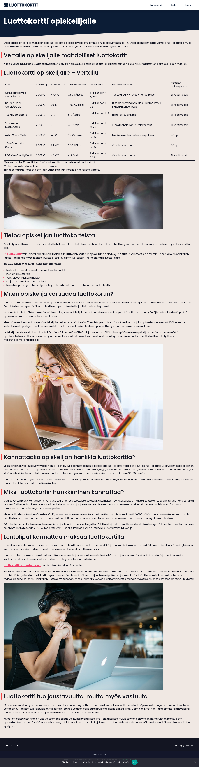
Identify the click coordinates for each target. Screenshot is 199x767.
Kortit (173, 5)
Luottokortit (11, 745)
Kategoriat (156, 5)
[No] (195, 762)
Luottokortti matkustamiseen (22, 565)
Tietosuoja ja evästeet (183, 745)
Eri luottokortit (13, 254)
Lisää (188, 5)
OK (134, 762)
